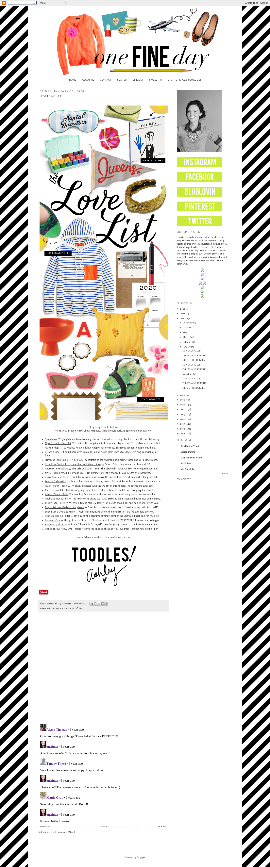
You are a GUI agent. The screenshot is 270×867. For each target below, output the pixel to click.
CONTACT (105, 79)
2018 (183, 400)
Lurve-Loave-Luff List (72, 608)
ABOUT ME (88, 79)
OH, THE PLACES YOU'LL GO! (184, 79)
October (187, 327)
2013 (183, 424)
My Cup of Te (187, 469)
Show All (225, 474)
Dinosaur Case (52, 520)
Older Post (162, 826)
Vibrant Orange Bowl (56, 494)
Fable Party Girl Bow (56, 524)
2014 (183, 419)
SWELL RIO (155, 79)
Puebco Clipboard (54, 481)
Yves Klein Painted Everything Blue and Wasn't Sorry (73, 464)
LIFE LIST (138, 79)
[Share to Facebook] (103, 604)
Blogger (141, 857)
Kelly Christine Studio (191, 457)
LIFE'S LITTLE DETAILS (193, 360)
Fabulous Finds (54, 608)
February (187, 342)
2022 (183, 309)
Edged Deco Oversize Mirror (60, 511)
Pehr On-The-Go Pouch (58, 516)
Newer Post (45, 826)
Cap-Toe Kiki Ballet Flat (57, 490)
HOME (72, 79)
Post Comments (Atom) (63, 832)
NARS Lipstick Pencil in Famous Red (64, 473)
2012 (183, 429)
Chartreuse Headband (56, 468)
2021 (183, 313)
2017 (183, 404)
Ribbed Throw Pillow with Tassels (63, 529)
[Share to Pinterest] (106, 604)
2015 (183, 414)
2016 (183, 409)
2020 (183, 318)
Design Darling (188, 452)
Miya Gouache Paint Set (58, 443)
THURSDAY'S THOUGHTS (194, 355)
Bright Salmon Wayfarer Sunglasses (64, 507)
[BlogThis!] (95, 604)
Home (104, 826)
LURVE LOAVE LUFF (192, 351)
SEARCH (122, 79)
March (186, 337)
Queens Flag (52, 447)
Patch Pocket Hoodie (56, 485)
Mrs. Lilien (186, 463)
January (187, 347)
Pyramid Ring (52, 452)
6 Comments (79, 604)
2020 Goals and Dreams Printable (63, 477)
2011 (183, 433)
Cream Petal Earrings (56, 503)
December (188, 322)
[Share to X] (99, 604)
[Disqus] (103, 669)
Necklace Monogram (56, 498)
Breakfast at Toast (190, 446)
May (185, 332)
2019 (183, 395)
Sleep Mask (51, 439)
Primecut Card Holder (57, 460)
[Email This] (91, 604)
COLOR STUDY (189, 374)
